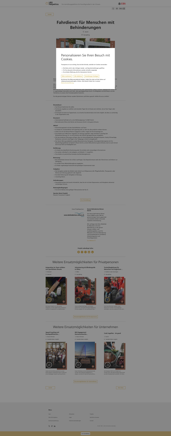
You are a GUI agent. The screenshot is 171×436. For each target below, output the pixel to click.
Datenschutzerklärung (67, 83)
